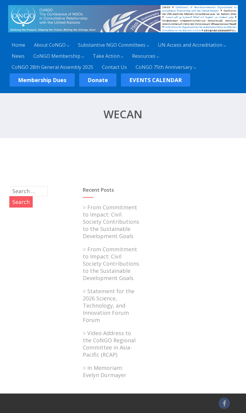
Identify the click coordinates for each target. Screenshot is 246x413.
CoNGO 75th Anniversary (164, 67)
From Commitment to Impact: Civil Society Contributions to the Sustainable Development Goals (111, 222)
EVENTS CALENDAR (155, 80)
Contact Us (114, 67)
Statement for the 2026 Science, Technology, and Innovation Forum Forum (108, 305)
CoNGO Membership (56, 56)
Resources (143, 56)
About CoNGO (50, 45)
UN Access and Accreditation (190, 45)
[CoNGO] (123, 33)
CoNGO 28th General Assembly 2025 (52, 67)
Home (18, 45)
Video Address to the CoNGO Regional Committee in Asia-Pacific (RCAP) (109, 343)
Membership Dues (42, 80)
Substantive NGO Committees (112, 45)
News (18, 56)
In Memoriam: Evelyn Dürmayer (104, 371)
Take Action (106, 56)
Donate (98, 80)
